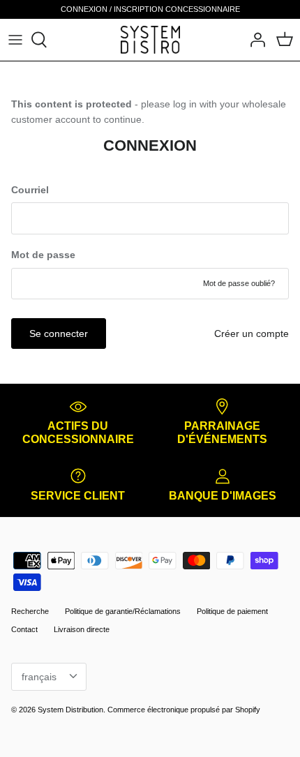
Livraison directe (82, 629)
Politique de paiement (232, 611)
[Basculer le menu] (15, 39)
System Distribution (70, 709)
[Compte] (254, 39)
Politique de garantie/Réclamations (123, 611)
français (39, 676)
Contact (24, 629)
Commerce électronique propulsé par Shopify (183, 709)
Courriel (30, 189)
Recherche (30, 611)
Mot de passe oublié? (239, 283)
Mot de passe (43, 254)
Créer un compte (251, 333)
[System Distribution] (150, 39)
